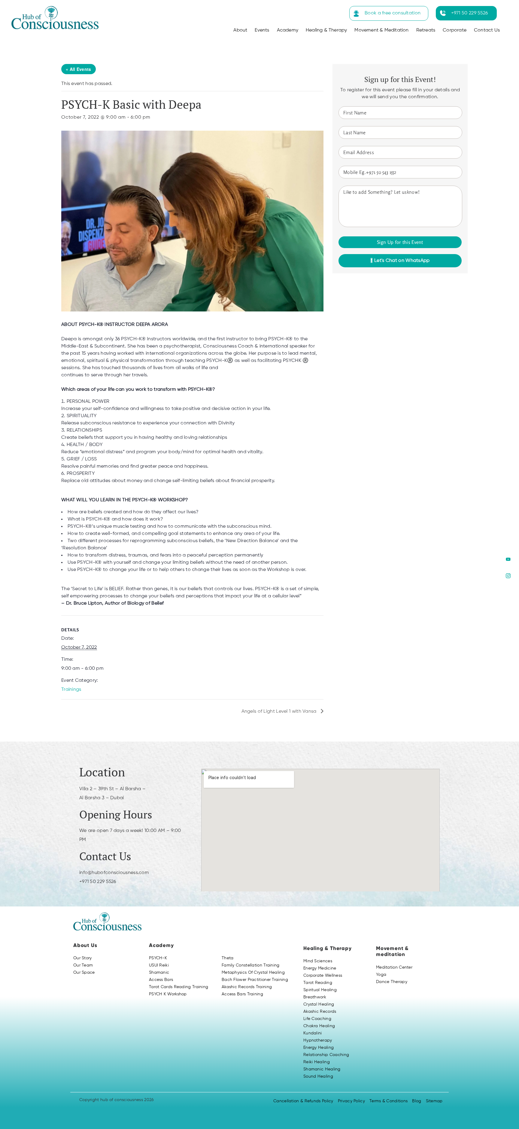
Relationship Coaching (326, 1055)
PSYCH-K (158, 958)
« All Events (78, 69)
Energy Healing (318, 1048)
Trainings (71, 689)
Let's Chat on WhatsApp (401, 260)
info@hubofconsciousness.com (114, 872)
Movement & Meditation (381, 30)
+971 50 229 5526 (469, 13)
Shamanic (159, 972)
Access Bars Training (242, 994)
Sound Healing (318, 1076)
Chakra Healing (319, 1026)
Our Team (83, 965)
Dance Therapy (391, 982)
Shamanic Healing (322, 1069)
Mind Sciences (317, 961)
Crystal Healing (318, 1004)
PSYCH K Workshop (168, 994)
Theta (228, 958)
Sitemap (434, 1101)
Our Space (84, 972)
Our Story (82, 958)
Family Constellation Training (251, 965)
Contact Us (487, 30)
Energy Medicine (319, 968)
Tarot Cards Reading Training (178, 987)
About (240, 30)
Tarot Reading (317, 983)
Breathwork (314, 997)
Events (262, 30)
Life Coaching (317, 1019)
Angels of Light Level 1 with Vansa (279, 711)
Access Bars (161, 980)
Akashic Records (319, 1011)
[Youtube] (508, 559)
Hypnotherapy (317, 1040)
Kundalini (312, 1033)
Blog (416, 1101)
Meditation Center (394, 967)
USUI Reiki (159, 965)
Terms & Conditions (388, 1101)
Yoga (381, 975)
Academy (287, 30)
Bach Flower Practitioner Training (255, 980)
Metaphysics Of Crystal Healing (253, 972)
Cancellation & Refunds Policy (303, 1101)
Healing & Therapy (326, 30)
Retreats (426, 30)
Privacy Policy (351, 1101)
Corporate (454, 30)
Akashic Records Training (247, 987)
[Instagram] (508, 576)
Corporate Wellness (322, 975)
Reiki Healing (316, 1062)
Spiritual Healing (320, 990)
